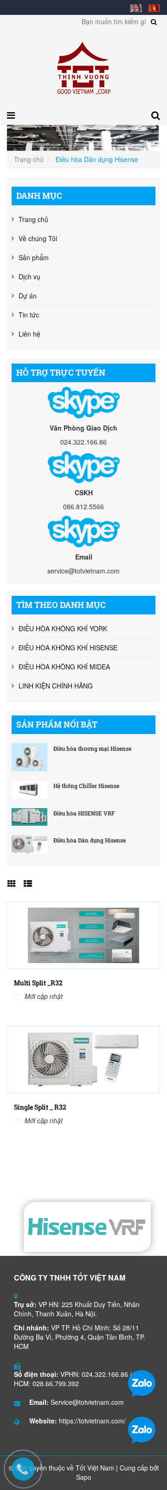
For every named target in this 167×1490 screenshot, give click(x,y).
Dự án (28, 295)
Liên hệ (29, 333)
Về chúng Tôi (38, 238)
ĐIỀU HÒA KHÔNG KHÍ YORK (63, 628)
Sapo (83, 1477)
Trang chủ (29, 159)
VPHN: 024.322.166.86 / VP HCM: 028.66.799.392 (78, 1378)
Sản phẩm (34, 257)
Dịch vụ (29, 276)
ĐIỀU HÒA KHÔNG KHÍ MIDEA (64, 666)
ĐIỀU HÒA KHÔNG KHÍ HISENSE (68, 647)
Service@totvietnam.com (87, 1402)
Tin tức (29, 314)
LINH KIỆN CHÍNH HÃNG (56, 685)
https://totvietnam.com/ (92, 1420)
